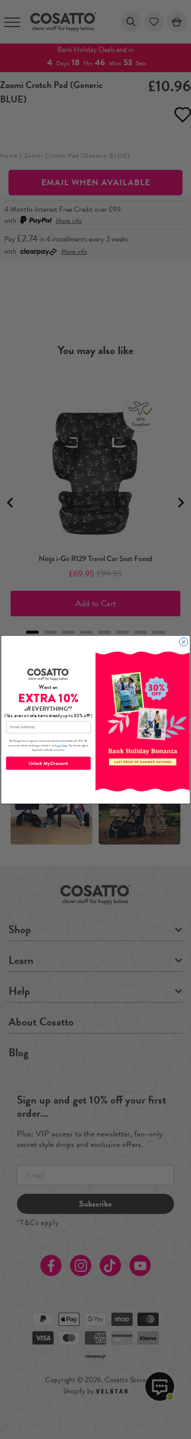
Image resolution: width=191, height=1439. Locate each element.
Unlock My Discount (48, 763)
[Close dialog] (183, 641)
